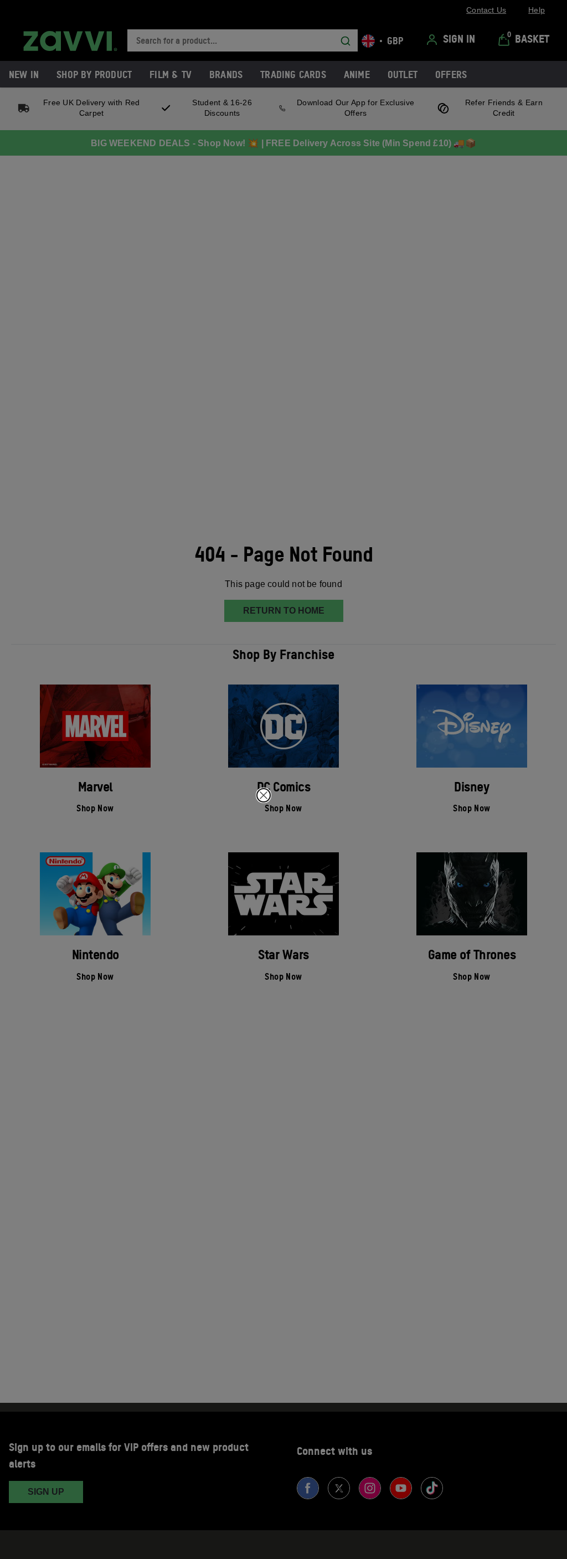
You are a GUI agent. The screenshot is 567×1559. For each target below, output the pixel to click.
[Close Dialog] (263, 795)
